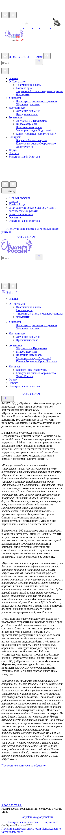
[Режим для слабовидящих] (5, 15)
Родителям (15, 117)
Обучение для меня (28, 104)
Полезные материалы (29, 127)
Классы (13, 201)
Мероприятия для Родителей (33, 130)
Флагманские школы (28, 84)
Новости (14, 153)
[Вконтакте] (3, 394)
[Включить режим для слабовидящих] (5, 286)
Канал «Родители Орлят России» (36, 133)
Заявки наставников (21, 214)
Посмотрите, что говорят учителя (36, 101)
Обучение (15, 217)
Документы (23, 94)
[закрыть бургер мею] (13, 286)
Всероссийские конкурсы (31, 140)
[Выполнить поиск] (39, 62)
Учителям (15, 97)
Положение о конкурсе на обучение (23, 765)
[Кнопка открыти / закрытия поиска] (7, 399)
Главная (13, 78)
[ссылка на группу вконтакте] (3, 237)
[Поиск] (47, 56)
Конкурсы (15, 137)
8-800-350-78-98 (19, 56)
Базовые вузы (24, 88)
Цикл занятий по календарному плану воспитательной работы (32, 209)
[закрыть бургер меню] (13, 184)
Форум (13, 150)
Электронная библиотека (24, 156)
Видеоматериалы (26, 123)
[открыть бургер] (13, 15)
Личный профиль (19, 197)
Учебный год (17, 204)
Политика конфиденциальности (21, 828)
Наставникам (17, 107)
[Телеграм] (9, 394)
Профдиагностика (27, 114)
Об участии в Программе (31, 120)
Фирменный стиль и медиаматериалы (39, 91)
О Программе (17, 81)
